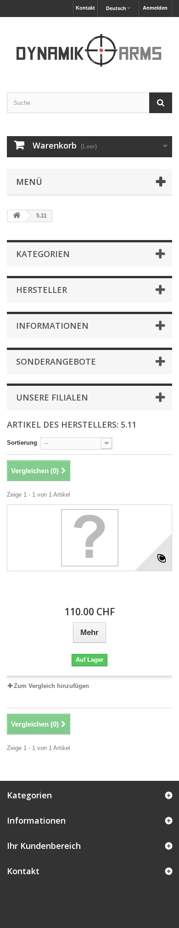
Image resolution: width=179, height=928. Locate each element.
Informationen (52, 325)
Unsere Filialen (52, 397)
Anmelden (155, 8)
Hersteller (41, 289)
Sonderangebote (56, 361)
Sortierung (22, 442)
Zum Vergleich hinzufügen (51, 685)
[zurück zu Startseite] (16, 216)
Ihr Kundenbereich (44, 845)
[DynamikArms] (89, 46)
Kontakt (85, 8)
